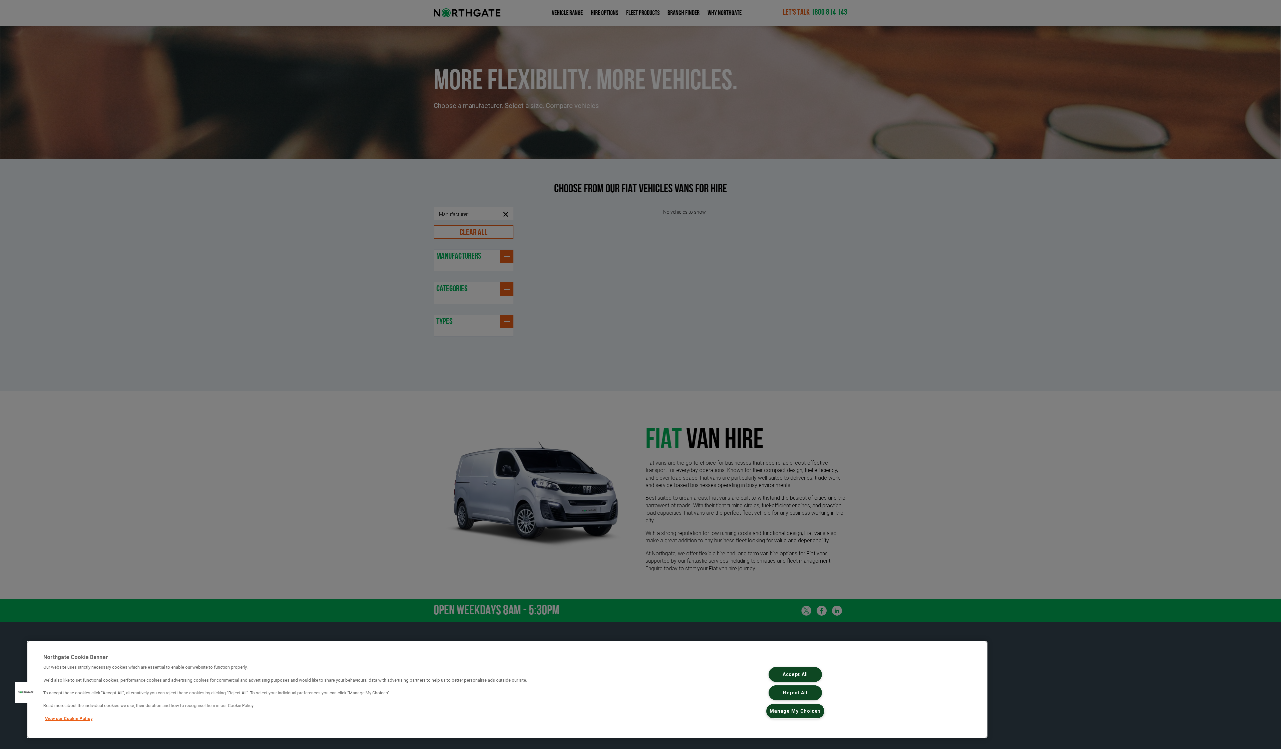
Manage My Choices (795, 711)
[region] (507, 689)
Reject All (795, 693)
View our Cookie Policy (68, 718)
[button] (25, 692)
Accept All (795, 674)
